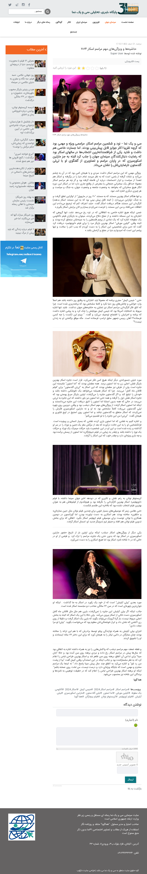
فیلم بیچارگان (91, 697)
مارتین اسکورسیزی (73, 693)
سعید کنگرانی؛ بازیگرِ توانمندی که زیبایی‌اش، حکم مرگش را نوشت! (22, 143)
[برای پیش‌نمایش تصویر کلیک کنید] (97, 104)
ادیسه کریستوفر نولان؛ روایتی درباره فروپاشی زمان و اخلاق (23, 111)
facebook (29, 5)
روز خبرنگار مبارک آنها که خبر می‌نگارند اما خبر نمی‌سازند (22, 218)
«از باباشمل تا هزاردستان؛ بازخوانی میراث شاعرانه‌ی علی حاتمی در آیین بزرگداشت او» (21, 127)
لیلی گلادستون (93, 693)
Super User (116, 53)
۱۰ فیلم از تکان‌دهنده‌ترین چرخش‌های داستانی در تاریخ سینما (21, 172)
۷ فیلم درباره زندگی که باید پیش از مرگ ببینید (21, 231)
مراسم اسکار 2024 (103, 689)
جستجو (47, 11)
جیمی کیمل (85, 689)
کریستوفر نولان (108, 697)
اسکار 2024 (71, 689)
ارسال (130, 779)
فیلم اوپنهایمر (125, 697)
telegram (16, 5)
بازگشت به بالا (134, 789)
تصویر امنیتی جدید (126, 764)
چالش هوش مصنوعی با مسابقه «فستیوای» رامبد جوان (21, 186)
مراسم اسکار (122, 689)
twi (10, 5)
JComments (57, 786)
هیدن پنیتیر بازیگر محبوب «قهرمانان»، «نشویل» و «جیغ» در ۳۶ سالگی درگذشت (21, 95)
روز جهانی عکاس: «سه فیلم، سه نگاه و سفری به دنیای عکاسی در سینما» (22, 78)
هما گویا (78, 697)
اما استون (108, 693)
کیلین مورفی (122, 693)
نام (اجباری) (131, 719)
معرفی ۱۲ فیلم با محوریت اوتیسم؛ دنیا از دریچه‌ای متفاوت (21, 64)
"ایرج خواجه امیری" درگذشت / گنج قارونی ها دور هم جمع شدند (21, 157)
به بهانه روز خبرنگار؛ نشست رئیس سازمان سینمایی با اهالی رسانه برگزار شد (23, 202)
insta (23, 5)
